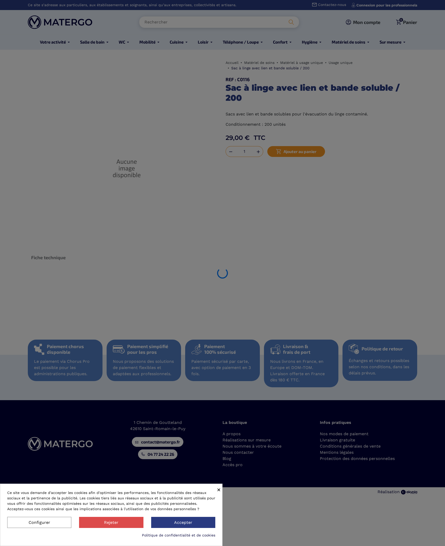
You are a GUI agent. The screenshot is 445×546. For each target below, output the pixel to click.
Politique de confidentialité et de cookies (178, 535)
